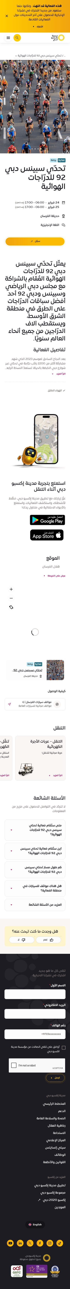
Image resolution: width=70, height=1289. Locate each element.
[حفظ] (6, 66)
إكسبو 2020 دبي (54, 1200)
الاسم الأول (58, 985)
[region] (35, 632)
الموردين (60, 1207)
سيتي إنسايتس (55, 1148)
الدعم (62, 1111)
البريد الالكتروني (55, 1005)
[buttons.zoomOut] (11, 598)
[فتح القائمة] (8, 38)
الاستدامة (59, 1133)
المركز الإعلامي (56, 1140)
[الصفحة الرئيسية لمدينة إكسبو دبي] (58, 37)
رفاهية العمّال (57, 1126)
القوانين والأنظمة (54, 1162)
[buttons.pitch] (11, 607)
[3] (32, 149)
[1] (38, 149)
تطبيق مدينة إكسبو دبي (50, 1185)
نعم (45, 939)
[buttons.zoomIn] (11, 589)
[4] (29, 149)
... (65, 56)
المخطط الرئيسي (54, 1104)
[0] (41, 149)
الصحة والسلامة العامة (51, 1118)
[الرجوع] (64, 66)
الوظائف (60, 1155)
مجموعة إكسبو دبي (53, 1193)
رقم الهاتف (59, 1025)
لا (18, 939)
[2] (35, 149)
